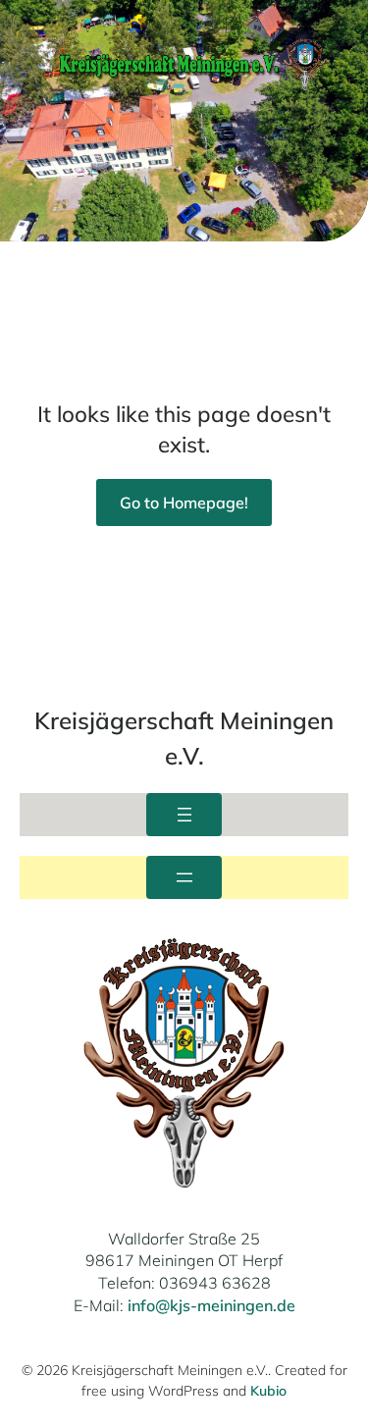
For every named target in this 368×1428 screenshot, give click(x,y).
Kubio (268, 1391)
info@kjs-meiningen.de (211, 1305)
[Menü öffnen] (184, 814)
